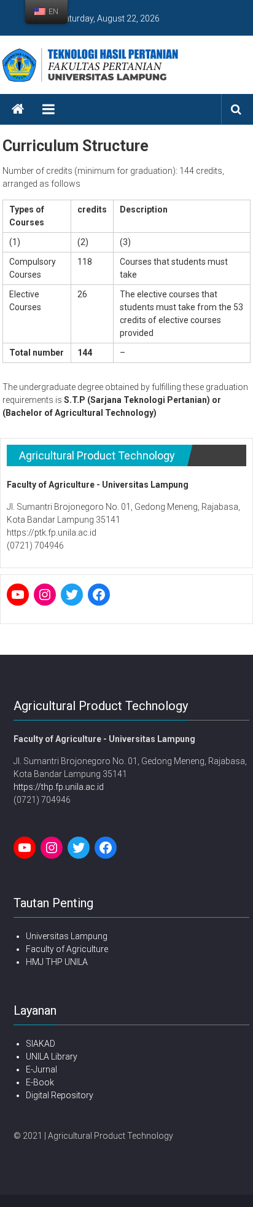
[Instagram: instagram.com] (45, 595)
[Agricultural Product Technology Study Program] (17, 109)
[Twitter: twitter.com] (72, 595)
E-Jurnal (41, 1069)
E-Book (40, 1082)
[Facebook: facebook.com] (99, 595)
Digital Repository (59, 1095)
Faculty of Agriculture (67, 949)
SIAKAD (40, 1044)
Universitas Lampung (66, 936)
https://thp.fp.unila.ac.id (59, 787)
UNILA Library (51, 1056)
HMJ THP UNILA (57, 962)
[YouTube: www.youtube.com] (18, 595)
